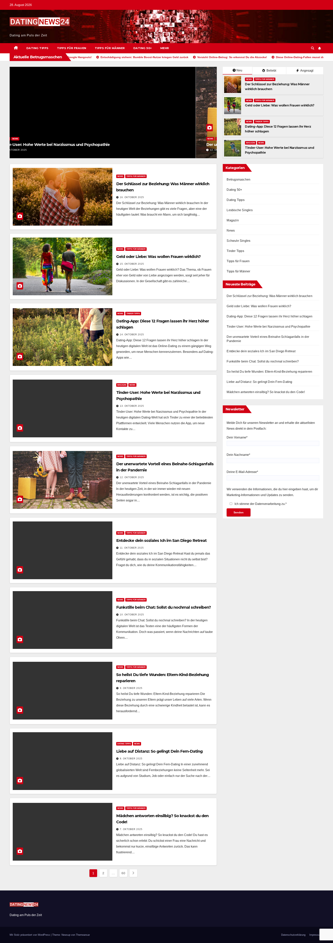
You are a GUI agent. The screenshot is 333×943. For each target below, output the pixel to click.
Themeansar (83, 934)
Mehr (164, 48)
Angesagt (306, 70)
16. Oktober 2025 (132, 197)
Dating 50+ (142, 48)
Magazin (250, 143)
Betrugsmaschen (238, 179)
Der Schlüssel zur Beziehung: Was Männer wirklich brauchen (269, 296)
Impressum (315, 934)
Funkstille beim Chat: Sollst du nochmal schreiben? (163, 607)
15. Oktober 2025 (132, 264)
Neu (239, 70)
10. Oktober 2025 (132, 614)
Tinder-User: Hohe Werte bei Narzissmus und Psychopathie (268, 326)
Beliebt (271, 70)
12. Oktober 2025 (36, 150)
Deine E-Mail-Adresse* (242, 472)
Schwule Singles (238, 240)
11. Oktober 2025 (132, 547)
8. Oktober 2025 (131, 758)
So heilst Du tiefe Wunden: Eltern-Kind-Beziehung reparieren (269, 371)
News (24, 139)
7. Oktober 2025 (131, 829)
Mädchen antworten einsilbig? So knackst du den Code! (266, 392)
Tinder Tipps (262, 121)
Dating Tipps (37, 48)
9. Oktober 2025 (131, 688)
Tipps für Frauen (71, 48)
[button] (312, 48)
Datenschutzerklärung (293, 934)
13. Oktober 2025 (132, 406)
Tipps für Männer (110, 48)
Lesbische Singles (239, 210)
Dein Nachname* (238, 454)
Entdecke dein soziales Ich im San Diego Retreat (161, 540)
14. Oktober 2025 (132, 334)
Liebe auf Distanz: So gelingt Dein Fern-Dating (159, 751)
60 (123, 873)
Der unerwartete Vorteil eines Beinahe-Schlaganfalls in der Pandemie (84, 144)
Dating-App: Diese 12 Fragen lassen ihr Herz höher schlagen (269, 316)
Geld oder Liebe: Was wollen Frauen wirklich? (279, 105)
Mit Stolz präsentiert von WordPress (30, 934)
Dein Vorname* (237, 437)
